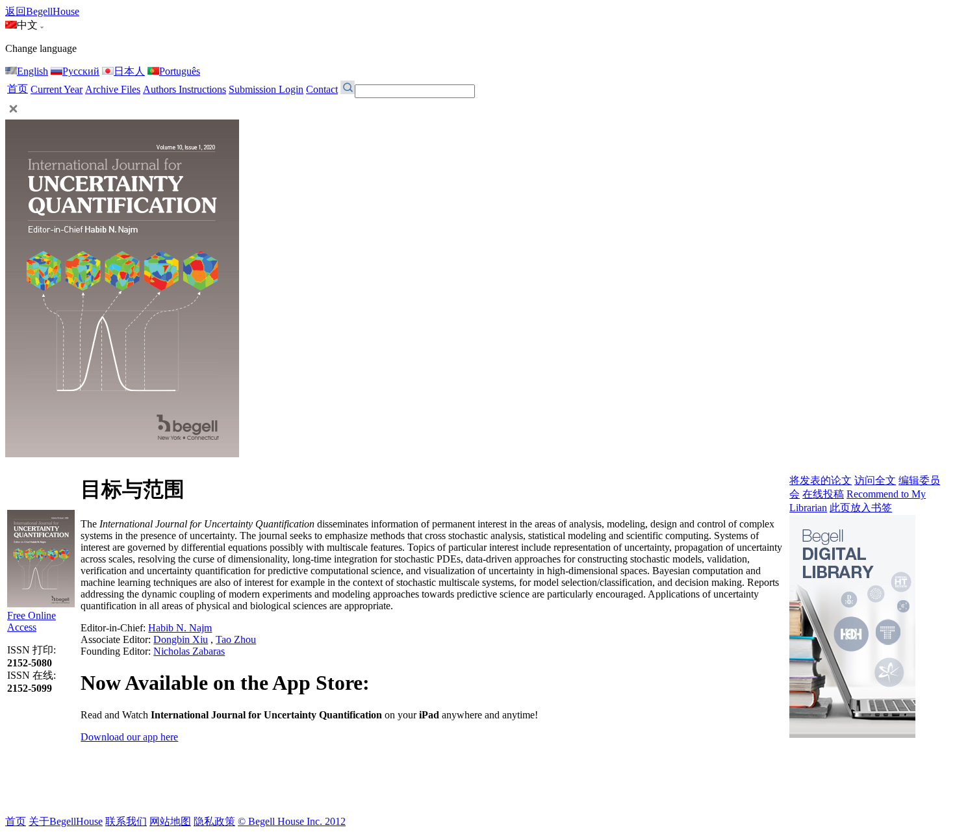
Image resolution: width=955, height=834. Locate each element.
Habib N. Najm (180, 627)
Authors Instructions (184, 89)
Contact (322, 89)
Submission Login (266, 89)
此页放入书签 (861, 507)
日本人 (129, 71)
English (32, 71)
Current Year (57, 89)
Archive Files (112, 89)
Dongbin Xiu (180, 639)
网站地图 (170, 821)
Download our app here (129, 736)
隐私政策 (214, 821)
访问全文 (875, 480)
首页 (17, 88)
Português (179, 71)
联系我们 (126, 821)
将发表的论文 (820, 480)
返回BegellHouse (42, 11)
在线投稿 (823, 493)
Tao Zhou (236, 639)
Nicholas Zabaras (189, 651)
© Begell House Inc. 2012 (292, 821)
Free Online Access (31, 621)
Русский (80, 71)
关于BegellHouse (66, 821)
